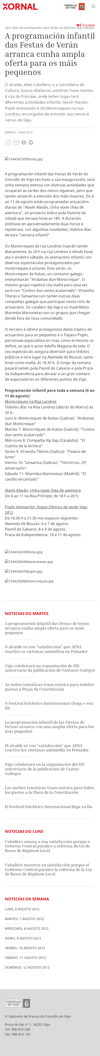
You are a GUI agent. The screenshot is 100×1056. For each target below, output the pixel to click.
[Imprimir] (8, 143)
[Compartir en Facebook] (23, 143)
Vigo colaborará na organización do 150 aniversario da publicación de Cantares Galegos (50, 668)
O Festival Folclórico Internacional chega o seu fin (49, 705)
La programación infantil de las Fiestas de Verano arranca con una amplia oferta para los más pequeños (49, 727)
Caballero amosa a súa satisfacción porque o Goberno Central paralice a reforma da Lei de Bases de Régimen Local (47, 846)
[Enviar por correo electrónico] (16, 143)
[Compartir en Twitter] (31, 143)
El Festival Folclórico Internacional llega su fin (48, 806)
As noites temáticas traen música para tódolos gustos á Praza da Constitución (49, 687)
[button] (93, 6)
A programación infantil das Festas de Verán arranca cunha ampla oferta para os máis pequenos (47, 628)
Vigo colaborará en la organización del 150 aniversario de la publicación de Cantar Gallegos (44, 769)
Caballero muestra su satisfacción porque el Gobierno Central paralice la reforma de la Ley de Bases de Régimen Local (48, 869)
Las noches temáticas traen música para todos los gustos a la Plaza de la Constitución (49, 790)
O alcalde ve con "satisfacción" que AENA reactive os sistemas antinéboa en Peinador (46, 649)
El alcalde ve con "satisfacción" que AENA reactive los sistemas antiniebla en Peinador (47, 748)
